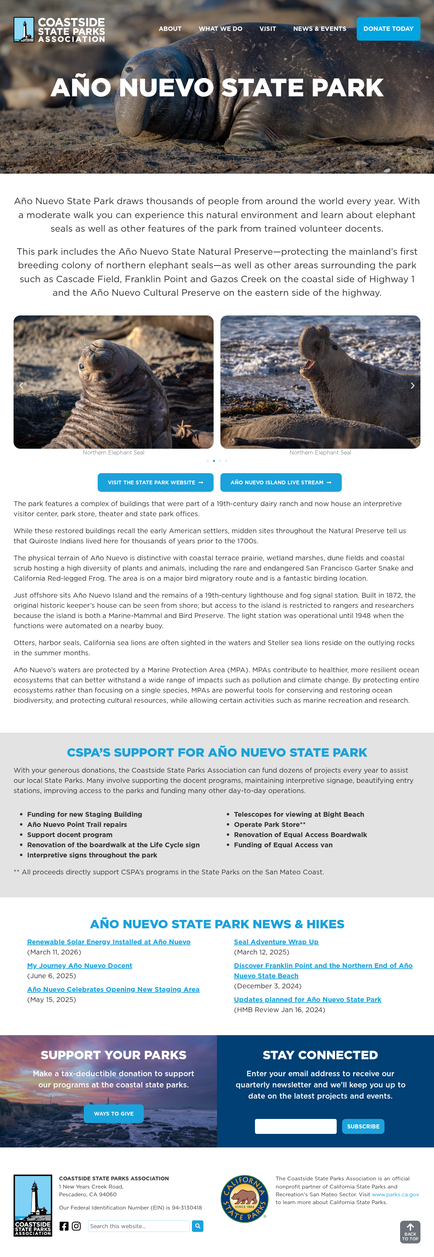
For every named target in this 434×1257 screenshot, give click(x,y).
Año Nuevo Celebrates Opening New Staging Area (113, 989)
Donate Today (388, 28)
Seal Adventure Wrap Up (276, 942)
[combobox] (139, 1226)
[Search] (197, 1226)
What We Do (220, 28)
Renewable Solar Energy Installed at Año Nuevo (109, 942)
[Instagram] (76, 1226)
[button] (21, 386)
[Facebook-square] (64, 1226)
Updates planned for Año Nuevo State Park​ (307, 999)
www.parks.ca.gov (395, 1194)
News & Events (320, 28)
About (170, 28)
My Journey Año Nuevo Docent (79, 965)
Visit (267, 28)
